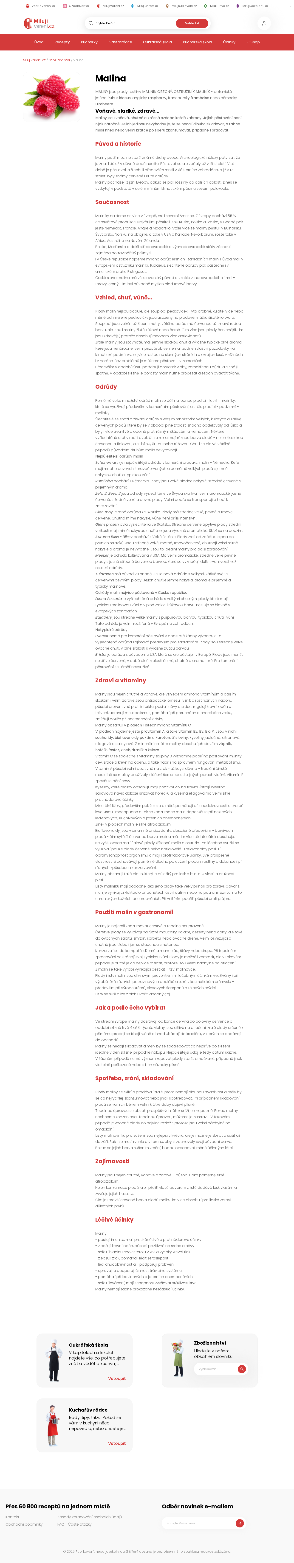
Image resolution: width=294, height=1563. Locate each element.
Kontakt (12, 1517)
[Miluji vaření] (39, 23)
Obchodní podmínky (24, 1524)
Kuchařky (89, 42)
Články (229, 42)
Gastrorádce (120, 42)
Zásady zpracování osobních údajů (89, 1517)
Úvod (38, 42)
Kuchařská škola (197, 42)
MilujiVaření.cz (34, 60)
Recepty (62, 42)
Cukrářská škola (157, 42)
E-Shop (253, 42)
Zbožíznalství (59, 60)
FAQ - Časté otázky (74, 1524)
